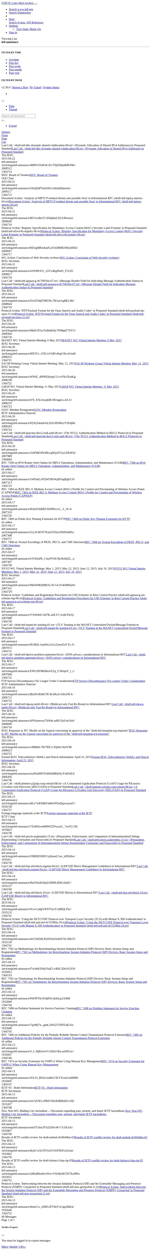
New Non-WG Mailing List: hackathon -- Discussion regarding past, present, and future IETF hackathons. (72, 1112)
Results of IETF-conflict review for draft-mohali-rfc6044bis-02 (110, 1137)
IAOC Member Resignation (50, 409)
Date (11, 106)
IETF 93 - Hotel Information (51, 1087)
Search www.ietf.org (21, 9)
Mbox (4, 1246)
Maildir (13, 1246)
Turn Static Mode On (28, 29)
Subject (5, 132)
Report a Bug (20, 87)
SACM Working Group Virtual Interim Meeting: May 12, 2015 (111, 363)
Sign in (13, 32)
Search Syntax (17, 22)
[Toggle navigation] (35, 4)
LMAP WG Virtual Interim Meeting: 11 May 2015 (89, 386)
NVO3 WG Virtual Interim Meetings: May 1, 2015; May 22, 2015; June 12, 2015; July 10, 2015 (73, 570)
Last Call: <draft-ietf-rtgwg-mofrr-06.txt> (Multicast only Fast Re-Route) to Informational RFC (72, 706)
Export (13, 125)
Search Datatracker (20, 12)
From (4, 135)
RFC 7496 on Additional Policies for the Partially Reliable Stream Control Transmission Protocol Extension (71, 1036)
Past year (14, 72)
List (3, 141)
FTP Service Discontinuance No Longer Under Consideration (109, 681)
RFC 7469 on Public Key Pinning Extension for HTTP (98, 518)
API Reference (34, 22)
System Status (51, 87)
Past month (15, 69)
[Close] (2, 1235)
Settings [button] (13, 25)
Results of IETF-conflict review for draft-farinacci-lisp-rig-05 (107, 1160)
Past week (15, 66)
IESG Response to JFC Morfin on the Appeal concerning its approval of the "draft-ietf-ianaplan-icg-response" (74, 732)
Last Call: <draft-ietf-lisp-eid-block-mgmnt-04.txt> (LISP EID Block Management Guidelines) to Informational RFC (74, 868)
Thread (13, 109)
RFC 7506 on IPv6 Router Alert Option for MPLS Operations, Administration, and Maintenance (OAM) (73, 464)
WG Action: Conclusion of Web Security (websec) (89, 257)
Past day (14, 62)
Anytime (14, 59)
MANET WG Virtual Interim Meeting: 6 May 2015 (92, 340)
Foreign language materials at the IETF (69, 813)
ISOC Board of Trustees (44, 175)
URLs (22, 1246)
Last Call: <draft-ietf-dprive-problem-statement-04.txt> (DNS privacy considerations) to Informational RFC (73, 656)
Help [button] (12, 19)
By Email (35, 87)
